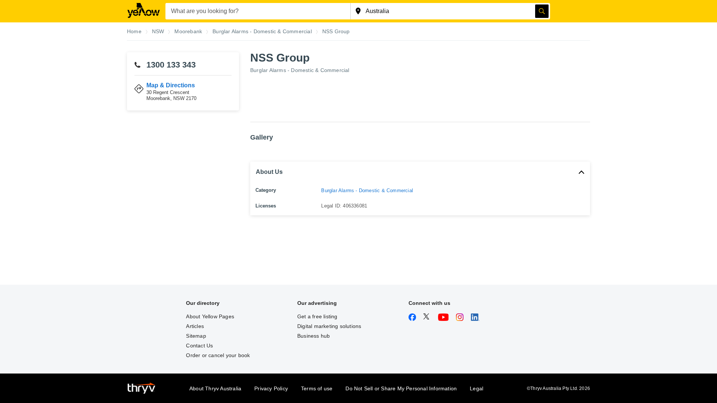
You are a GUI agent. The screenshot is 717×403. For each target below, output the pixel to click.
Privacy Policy (271, 388)
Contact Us (199, 346)
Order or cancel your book (218, 355)
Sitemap (196, 336)
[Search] (542, 11)
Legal (476, 388)
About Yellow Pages (210, 316)
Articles (195, 326)
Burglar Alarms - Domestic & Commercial (300, 70)
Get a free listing (317, 316)
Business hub (313, 336)
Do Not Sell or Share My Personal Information (401, 388)
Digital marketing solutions (329, 326)
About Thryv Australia (215, 388)
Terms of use (316, 388)
